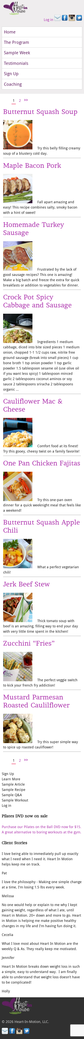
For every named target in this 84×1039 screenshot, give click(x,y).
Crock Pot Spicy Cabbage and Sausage (37, 301)
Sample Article (13, 784)
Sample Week (17, 52)
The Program (16, 42)
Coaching (13, 84)
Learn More (11, 779)
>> (26, 100)
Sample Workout (15, 800)
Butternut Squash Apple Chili (41, 526)
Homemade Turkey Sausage (33, 228)
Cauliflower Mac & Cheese (33, 405)
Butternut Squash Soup (40, 112)
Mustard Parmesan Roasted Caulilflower (36, 701)
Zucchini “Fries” (29, 643)
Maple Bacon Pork (32, 165)
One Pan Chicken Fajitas (41, 463)
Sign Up (11, 73)
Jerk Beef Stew (26, 584)
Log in (48, 19)
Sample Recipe (13, 789)
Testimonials (16, 63)
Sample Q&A (12, 794)
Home (10, 32)
